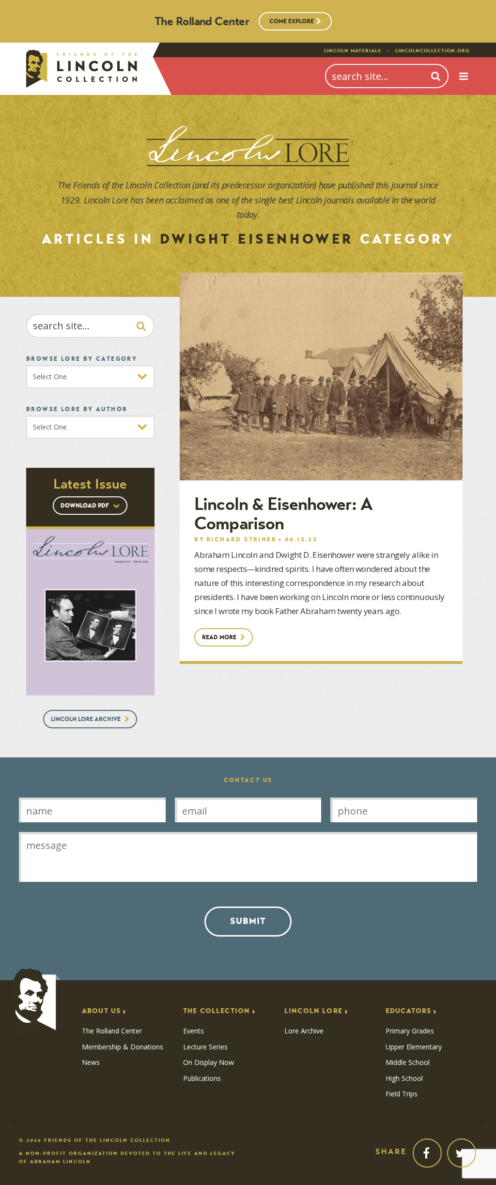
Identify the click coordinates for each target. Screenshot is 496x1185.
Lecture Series (205, 1047)
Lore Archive (304, 1031)
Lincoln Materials (352, 50)
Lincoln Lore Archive (86, 719)
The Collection (216, 1011)
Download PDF (85, 505)
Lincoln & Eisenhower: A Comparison (283, 513)
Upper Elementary (414, 1047)
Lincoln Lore (313, 1011)
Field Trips (402, 1094)
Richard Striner (241, 539)
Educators (408, 1011)
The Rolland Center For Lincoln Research (81, 69)
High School (404, 1078)
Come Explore (291, 21)
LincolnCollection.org (432, 50)
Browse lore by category (81, 358)
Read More (220, 637)
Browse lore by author (76, 409)
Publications (202, 1078)
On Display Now (208, 1062)
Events (193, 1031)
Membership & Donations (122, 1047)
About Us (101, 1011)
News (91, 1062)
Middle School (408, 1062)
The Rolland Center (112, 1031)
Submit (248, 921)
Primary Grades (410, 1031)
